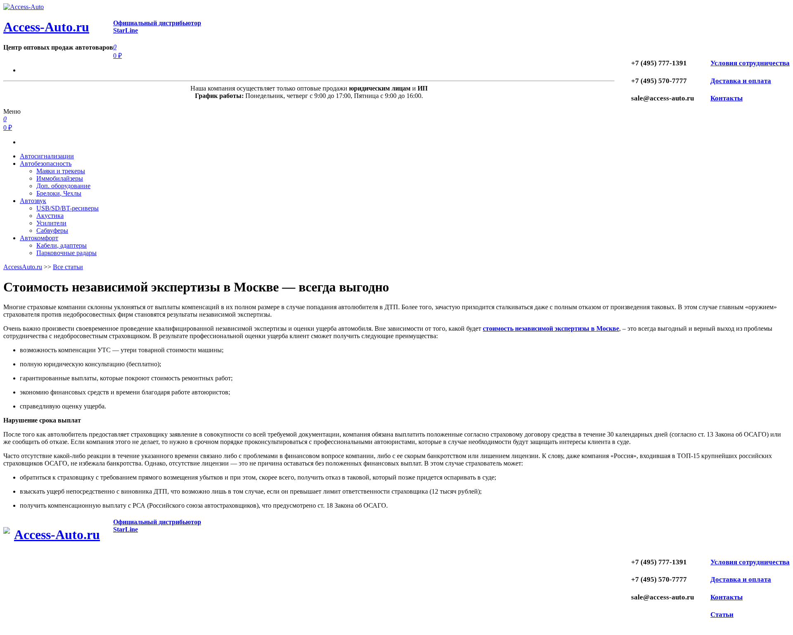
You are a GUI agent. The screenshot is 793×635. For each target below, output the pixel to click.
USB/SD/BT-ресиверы (67, 208)
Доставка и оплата (740, 81)
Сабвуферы (52, 230)
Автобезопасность (45, 163)
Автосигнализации (47, 156)
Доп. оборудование (63, 185)
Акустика (50, 215)
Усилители (51, 223)
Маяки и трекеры (60, 170)
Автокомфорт (39, 237)
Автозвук (33, 200)
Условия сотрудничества (750, 63)
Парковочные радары (66, 252)
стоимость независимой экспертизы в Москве (551, 328)
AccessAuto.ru (22, 266)
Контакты (726, 98)
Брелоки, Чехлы (58, 193)
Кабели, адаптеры (61, 245)
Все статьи (68, 266)
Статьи (722, 614)
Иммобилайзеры (59, 178)
